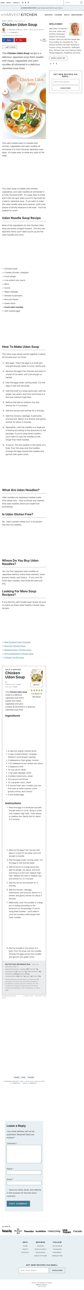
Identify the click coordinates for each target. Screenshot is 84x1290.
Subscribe (65, 88)
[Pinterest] (28, 2)
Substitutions (40, 1256)
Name (10, 1169)
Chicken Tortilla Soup (14, 657)
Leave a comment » (30, 1083)
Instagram (57, 1246)
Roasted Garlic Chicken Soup (17, 650)
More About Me (58, 58)
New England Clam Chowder (17, 642)
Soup (23, 1077)
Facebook (57, 1249)
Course (58, 15)
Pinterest (57, 1252)
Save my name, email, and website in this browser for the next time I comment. (24, 1193)
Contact (16, 2)
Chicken (31, 1077)
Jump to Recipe (10, 47)
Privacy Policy (41, 1284)
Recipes (49, 15)
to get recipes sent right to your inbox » (43, 8)
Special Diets (41, 1249)
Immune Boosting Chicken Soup (19, 654)
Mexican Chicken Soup (14, 646)
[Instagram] (22, 2)
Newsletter (57, 1256)
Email (10, 1179)
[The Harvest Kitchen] (19, 14)
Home (3, 2)
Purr (45, 1286)
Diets (67, 15)
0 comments (13, 32)
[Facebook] (25, 2)
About (8, 2)
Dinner (10, 21)
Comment (12, 1143)
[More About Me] (75, 29)
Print (37, 685)
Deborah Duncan (15, 29)
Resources (77, 15)
